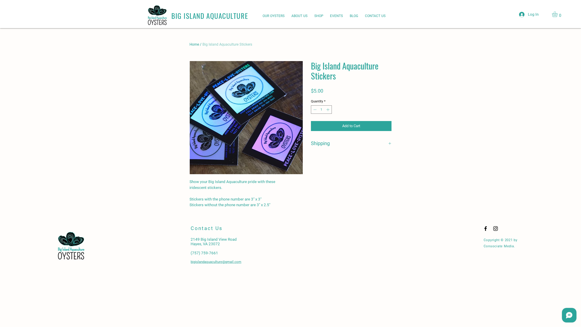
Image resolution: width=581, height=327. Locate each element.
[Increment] (328, 110)
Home (194, 44)
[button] (558, 14)
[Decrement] (314, 110)
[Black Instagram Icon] (495, 228)
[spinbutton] (321, 110)
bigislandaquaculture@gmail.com (216, 262)
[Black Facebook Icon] (486, 228)
